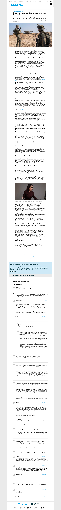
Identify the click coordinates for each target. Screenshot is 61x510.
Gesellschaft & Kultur (24, 7)
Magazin (10, 1)
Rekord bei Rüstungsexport (22, 254)
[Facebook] (47, 1)
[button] (38, 21)
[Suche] (51, 4)
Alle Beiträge (11, 7)
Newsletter (26, 1)
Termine (15, 1)
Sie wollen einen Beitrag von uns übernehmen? (24, 275)
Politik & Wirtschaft (17, 7)
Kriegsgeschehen (38, 7)
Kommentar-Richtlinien (25, 278)
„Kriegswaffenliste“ (24, 109)
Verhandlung (35, 234)
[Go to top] (51, 8)
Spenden (34, 1)
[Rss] (51, 1)
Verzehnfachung (18, 86)
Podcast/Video (20, 1)
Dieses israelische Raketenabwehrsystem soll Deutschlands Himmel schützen (29, 259)
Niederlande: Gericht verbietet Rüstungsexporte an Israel (28, 256)
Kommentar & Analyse (31, 7)
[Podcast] (46, 1)
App (30, 1)
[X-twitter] (48, 1)
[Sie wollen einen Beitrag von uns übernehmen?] (11, 275)
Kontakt (39, 1)
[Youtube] (50, 1)
